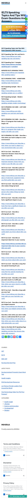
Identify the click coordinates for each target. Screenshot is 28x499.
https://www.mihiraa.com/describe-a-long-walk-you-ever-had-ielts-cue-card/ (13, 296)
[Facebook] (26, 16)
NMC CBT (4, 359)
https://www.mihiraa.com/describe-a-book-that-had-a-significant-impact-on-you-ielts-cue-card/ (13, 206)
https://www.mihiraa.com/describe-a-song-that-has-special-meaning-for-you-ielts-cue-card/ (13, 272)
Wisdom (6, 410)
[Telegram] (26, 30)
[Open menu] (26, 3)
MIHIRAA (5, 3)
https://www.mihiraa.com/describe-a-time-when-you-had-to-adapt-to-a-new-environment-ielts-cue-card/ (13, 145)
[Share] (26, 33)
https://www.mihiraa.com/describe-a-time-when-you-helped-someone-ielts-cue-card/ (13, 309)
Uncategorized (8, 408)
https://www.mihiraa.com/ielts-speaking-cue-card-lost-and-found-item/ (12, 113)
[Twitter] (26, 24)
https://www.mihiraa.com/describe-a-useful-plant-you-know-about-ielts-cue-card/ (14, 232)
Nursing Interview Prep (8, 363)
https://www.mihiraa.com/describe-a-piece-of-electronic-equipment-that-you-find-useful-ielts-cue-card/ (13, 178)
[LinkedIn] (26, 21)
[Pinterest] (26, 27)
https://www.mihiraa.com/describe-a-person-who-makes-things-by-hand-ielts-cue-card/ (13, 192)
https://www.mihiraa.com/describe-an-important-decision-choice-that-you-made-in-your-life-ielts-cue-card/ (13, 162)
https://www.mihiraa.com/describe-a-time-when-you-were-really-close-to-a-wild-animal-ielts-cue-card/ (13, 321)
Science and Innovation (11, 406)
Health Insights (6, 378)
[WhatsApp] (26, 19)
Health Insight (8, 402)
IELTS (3, 355)
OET (2, 351)
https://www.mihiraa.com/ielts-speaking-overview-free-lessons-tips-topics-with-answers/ (13, 331)
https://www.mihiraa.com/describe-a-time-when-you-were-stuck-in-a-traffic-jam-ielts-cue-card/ (13, 284)
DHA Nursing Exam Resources (10, 382)
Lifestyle (7, 404)
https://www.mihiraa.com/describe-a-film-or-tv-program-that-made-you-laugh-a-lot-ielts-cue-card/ (13, 129)
